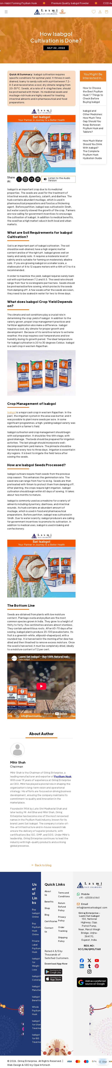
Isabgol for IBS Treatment (37, 1038)
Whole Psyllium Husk (36, 1010)
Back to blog (43, 865)
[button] (6, 12)
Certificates (51, 921)
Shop (47, 908)
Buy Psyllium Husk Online (36, 929)
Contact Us (49, 929)
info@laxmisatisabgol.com (92, 907)
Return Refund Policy (62, 907)
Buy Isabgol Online (36, 913)
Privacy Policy (62, 919)
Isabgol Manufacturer (39, 988)
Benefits (49, 901)
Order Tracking (62, 929)
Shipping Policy (62, 939)
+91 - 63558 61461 (89, 897)
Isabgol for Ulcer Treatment (37, 1024)
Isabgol (11, 412)
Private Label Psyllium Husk (36, 946)
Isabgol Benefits (36, 998)
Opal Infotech (42, 1064)
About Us (48, 893)
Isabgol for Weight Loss (36, 964)
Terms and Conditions (64, 894)
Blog (47, 914)
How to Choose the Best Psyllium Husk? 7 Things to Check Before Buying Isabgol (93, 94)
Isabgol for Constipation (39, 978)
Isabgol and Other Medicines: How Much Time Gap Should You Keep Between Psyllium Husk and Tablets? (93, 121)
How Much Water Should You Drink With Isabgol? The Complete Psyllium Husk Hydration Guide (93, 149)
